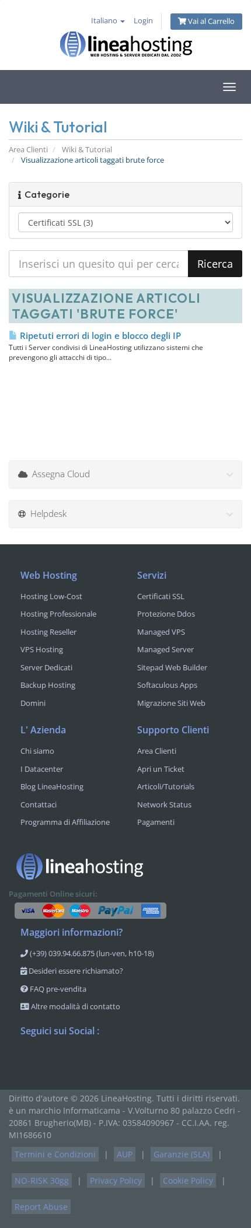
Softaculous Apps (167, 685)
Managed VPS (161, 632)
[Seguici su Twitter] (53, 1061)
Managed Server (165, 649)
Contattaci (38, 804)
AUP (125, 1154)
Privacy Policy (116, 1180)
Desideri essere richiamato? (75, 970)
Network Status (164, 804)
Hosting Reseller (48, 632)
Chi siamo (37, 751)
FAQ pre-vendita (57, 989)
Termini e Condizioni (55, 1154)
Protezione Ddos (166, 613)
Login (143, 21)
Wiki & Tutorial (87, 150)
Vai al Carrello (210, 21)
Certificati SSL (160, 596)
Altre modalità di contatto (74, 1006)
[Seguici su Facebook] (29, 1061)
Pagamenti (156, 822)
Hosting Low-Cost (51, 596)
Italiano (105, 21)
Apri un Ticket (160, 769)
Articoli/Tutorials (165, 786)
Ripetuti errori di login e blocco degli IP (99, 335)
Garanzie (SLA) (182, 1154)
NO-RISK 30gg (42, 1180)
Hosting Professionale (58, 613)
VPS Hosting (41, 649)
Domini (33, 703)
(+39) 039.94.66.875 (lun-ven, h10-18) (91, 953)
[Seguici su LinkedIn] (99, 1061)
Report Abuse (41, 1206)
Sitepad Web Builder (172, 667)
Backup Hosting (47, 685)
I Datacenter (41, 769)
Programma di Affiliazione (65, 822)
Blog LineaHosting (51, 786)
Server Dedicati (46, 667)
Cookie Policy (188, 1180)
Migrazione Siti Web (171, 703)
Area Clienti (28, 150)
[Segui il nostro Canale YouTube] (76, 1061)
